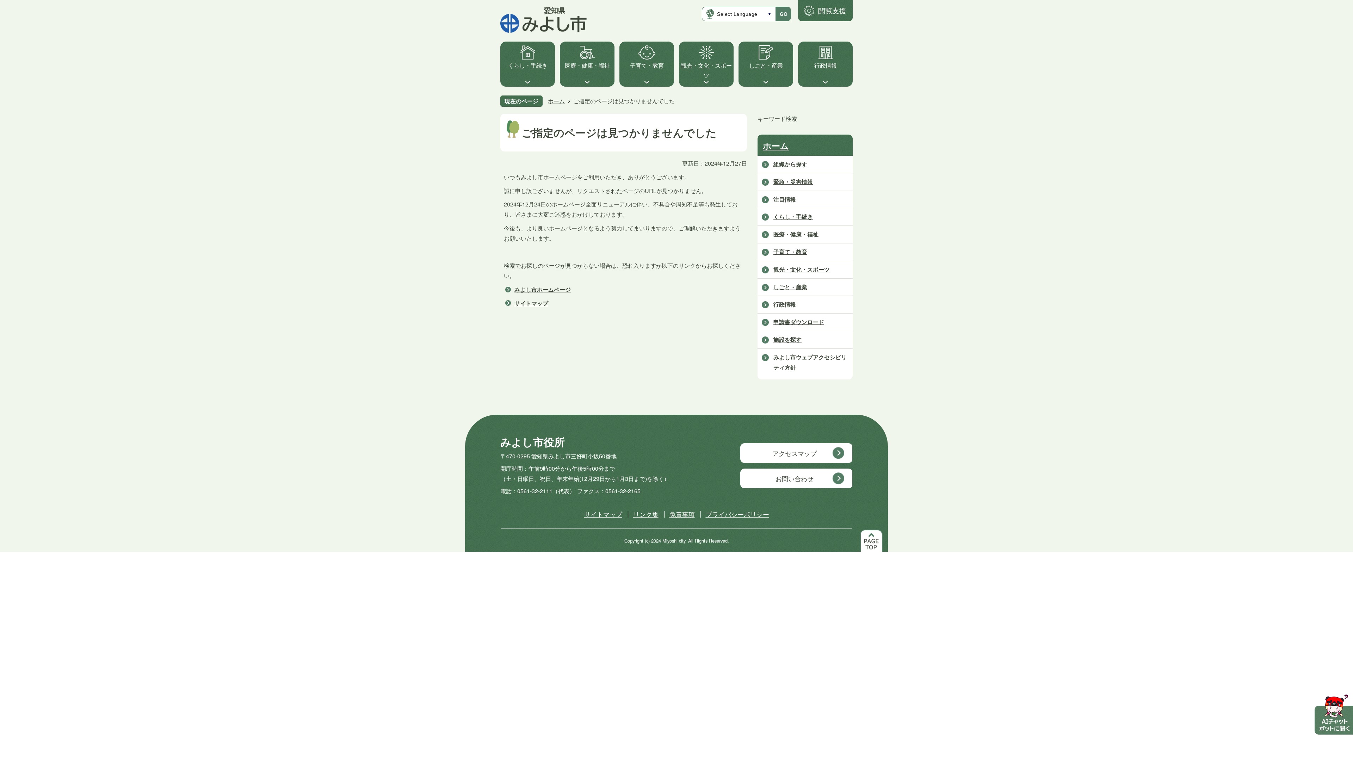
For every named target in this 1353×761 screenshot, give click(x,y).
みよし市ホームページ (542, 289)
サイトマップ (531, 303)
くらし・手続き (528, 65)
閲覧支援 (832, 10)
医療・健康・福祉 (587, 65)
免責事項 (682, 514)
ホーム (556, 101)
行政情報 (825, 65)
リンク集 (646, 514)
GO (783, 14)
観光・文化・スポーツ (706, 70)
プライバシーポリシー (737, 514)
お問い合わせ (795, 478)
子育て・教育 (647, 65)
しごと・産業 (766, 65)
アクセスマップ (794, 453)
